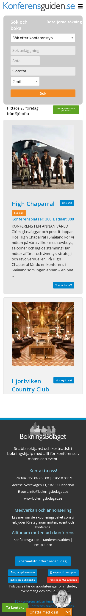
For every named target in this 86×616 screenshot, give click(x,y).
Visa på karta (62, 284)
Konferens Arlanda (43, 606)
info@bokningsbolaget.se (49, 491)
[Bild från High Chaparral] (43, 157)
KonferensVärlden (56, 539)
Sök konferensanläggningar (34, 601)
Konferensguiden (26, 539)
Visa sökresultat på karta (66, 109)
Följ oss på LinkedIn (24, 579)
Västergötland (64, 380)
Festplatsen (43, 545)
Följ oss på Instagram (64, 572)
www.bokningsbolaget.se (43, 498)
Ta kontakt (15, 607)
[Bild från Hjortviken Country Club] (43, 334)
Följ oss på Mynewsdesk (63, 579)
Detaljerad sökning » (66, 21)
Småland (67, 202)
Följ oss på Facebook (23, 572)
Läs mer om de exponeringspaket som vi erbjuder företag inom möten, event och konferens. (43, 522)
